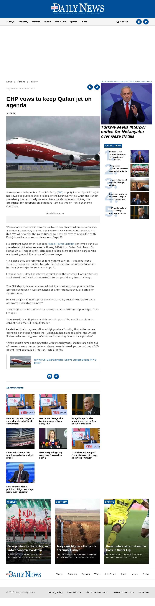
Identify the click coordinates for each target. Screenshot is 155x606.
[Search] (118, 21)
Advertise (144, 592)
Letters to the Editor (123, 592)
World (47, 22)
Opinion (36, 22)
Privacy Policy (56, 592)
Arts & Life (60, 22)
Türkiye (10, 22)
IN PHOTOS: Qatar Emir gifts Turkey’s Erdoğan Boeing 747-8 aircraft (65, 361)
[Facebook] (139, 21)
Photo (84, 22)
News (9, 82)
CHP (60, 192)
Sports (73, 22)
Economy (23, 22)
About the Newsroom (97, 592)
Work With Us (74, 592)
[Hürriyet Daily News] (77, 9)
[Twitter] (146, 21)
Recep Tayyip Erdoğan (61, 244)
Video (135, 574)
